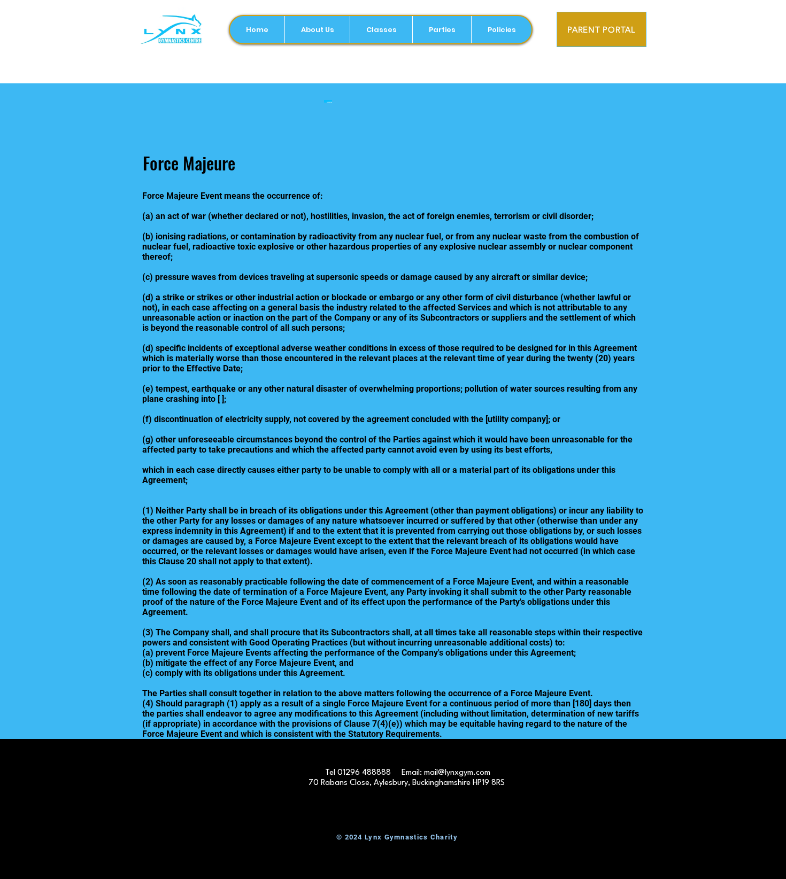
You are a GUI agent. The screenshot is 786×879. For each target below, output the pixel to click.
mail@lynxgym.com (457, 773)
